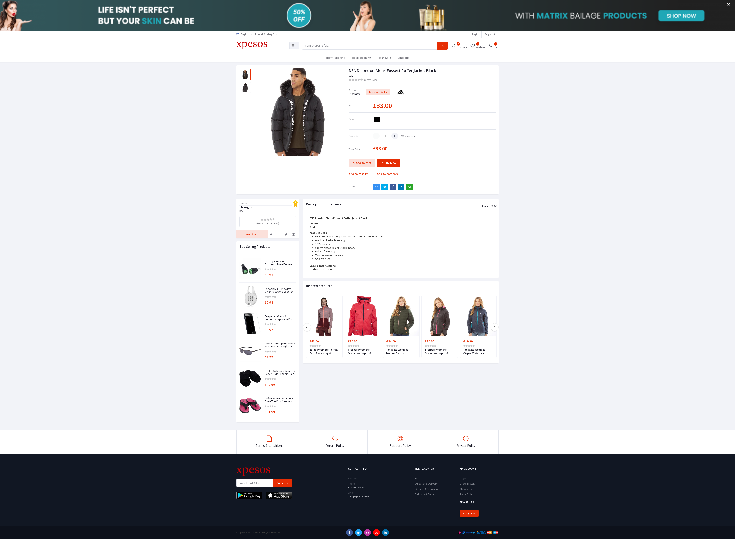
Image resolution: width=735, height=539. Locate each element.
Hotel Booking (361, 58)
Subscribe (283, 483)
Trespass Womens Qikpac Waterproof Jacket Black (436, 351)
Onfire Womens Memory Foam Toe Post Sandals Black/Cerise (279, 400)
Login (475, 34)
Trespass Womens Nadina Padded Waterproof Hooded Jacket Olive (398, 351)
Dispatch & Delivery (426, 483)
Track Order (467, 494)
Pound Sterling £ (264, 34)
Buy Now (390, 163)
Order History (467, 483)
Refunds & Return (425, 494)
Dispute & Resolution (427, 489)
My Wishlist (466, 489)
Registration (492, 34)
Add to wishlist (359, 174)
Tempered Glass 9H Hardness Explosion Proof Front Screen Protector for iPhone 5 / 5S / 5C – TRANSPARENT (280, 318)
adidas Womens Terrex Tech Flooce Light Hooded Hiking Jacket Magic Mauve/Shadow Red (323, 351)
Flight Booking (335, 58)
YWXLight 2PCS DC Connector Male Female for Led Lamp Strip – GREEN (280, 263)
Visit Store (252, 234)
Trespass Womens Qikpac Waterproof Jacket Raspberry (359, 351)
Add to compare (388, 174)
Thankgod (354, 93)
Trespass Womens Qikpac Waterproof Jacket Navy (474, 351)
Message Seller (378, 92)
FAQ (417, 478)
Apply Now (469, 513)
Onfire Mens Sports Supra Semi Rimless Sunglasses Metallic (280, 345)
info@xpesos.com (358, 496)
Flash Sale (384, 58)
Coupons (403, 58)
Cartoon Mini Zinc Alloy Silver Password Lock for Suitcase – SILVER (279, 290)
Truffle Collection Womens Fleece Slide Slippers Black (280, 372)
